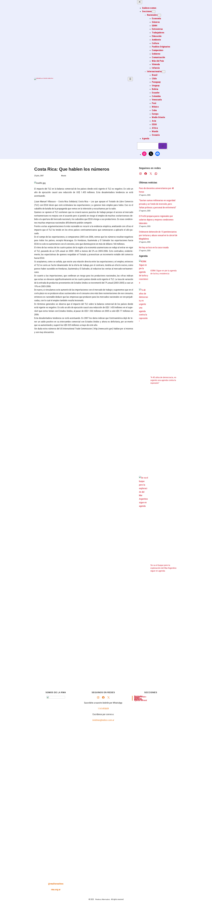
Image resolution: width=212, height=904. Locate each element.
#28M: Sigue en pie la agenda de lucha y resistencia (163, 272)
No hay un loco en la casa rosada (154, 247)
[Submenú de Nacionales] (159, 15)
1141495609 (103, 708)
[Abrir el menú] (130, 79)
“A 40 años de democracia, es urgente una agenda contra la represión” (163, 380)
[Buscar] (162, 146)
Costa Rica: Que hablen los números (71, 169)
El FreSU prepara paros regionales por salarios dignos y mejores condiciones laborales (156, 219)
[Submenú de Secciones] (153, 11)
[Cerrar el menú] (139, 2)
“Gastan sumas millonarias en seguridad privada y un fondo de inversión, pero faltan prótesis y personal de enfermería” (157, 204)
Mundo (63, 176)
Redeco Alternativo (102, 899)
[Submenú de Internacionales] (163, 71)
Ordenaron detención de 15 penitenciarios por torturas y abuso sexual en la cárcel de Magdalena (158, 235)
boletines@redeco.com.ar (103, 720)
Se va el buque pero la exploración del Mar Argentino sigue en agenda (163, 568)
